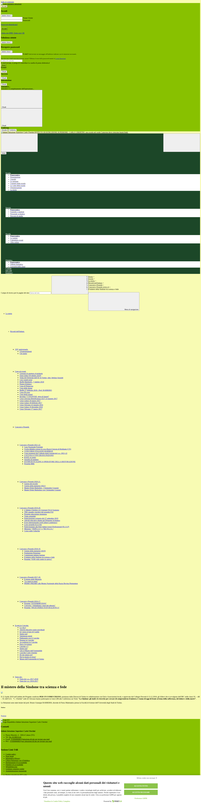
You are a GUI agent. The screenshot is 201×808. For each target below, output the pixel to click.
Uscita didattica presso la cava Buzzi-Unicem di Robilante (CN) (47, 449)
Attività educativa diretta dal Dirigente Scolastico (42, 520)
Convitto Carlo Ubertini (28, 653)
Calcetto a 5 (24, 646)
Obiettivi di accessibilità (14, 765)
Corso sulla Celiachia (32, 531)
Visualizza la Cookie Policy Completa (57, 801)
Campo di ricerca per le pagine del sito (15, 293)
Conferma (12, 130)
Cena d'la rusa (25, 392)
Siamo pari (23, 634)
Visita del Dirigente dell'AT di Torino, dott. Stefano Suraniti (41, 378)
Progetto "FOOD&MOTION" (35, 603)
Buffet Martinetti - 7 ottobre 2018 (32, 382)
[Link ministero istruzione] (11, 4)
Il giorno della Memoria (33, 579)
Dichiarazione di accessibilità (16, 763)
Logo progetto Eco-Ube (33, 525)
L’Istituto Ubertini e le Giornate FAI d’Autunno (41, 510)
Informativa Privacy (13, 758)
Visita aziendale (30, 516)
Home (90, 277)
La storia (91, 281)
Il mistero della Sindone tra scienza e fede (39, 557)
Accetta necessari (140, 792)
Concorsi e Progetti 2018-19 (98, 287)
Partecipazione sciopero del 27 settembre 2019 (41, 518)
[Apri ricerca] (181, 142)
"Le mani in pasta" (31, 581)
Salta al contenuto (7, 2)
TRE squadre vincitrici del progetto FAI (38, 512)
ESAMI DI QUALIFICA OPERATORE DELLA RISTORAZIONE (49, 462)
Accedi (4, 6)
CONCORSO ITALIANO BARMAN (38, 451)
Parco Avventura (26, 644)
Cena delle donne (26, 388)
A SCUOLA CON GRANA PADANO (39, 455)
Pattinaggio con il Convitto (29, 638)
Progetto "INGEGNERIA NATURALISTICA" (42, 608)
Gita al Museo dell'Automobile (31, 651)
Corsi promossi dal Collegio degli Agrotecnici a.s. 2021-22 (45, 453)
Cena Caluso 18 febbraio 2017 (31, 403)
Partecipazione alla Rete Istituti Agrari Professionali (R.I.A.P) (46, 527)
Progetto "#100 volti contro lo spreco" (38, 559)
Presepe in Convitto (27, 640)
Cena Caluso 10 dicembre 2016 (31, 407)
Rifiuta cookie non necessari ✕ (147, 778)
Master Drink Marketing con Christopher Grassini (42, 490)
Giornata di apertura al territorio (31, 374)
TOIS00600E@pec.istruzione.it (31, 741)
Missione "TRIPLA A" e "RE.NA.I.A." (39, 529)
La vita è (23, 628)
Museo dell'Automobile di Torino (32, 659)
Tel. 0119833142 (15, 737)
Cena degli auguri (26, 394)
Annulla (4, 130)
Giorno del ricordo (31, 484)
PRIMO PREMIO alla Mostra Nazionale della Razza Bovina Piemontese (51, 583)
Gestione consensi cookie (15, 769)
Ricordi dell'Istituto (95, 283)
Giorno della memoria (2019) (35, 551)
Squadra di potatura (31, 460)
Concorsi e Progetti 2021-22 (30, 445)
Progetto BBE (29, 464)
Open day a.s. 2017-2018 (29, 679)
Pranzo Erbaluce (26, 384)
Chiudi (4, 72)
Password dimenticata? (9, 25)
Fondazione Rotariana (32, 553)
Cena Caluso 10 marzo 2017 (30, 401)
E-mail (25, 54)
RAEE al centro (30, 457)
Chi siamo (23, 354)
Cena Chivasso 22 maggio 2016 (31, 405)
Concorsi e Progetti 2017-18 (30, 577)
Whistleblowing (11, 767)
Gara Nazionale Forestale (33, 447)
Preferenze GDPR (141, 798)
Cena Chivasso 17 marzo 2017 (31, 409)
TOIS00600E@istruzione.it (30, 739)
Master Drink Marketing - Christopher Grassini (41, 488)
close (3, 153)
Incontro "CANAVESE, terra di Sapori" (34, 397)
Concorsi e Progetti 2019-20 (30, 508)
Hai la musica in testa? (28, 657)
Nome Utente (28, 18)
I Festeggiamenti (26, 351)
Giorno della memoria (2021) (35, 486)
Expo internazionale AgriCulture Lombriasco (40, 523)
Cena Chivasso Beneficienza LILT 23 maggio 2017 (38, 399)
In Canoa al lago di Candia (29, 632)
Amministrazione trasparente (16, 771)
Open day (19, 677)
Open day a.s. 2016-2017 (29, 681)
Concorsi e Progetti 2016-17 (30, 601)
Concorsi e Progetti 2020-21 (30, 482)
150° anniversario (21, 349)
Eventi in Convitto (22, 626)
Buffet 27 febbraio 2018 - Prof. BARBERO (36, 390)
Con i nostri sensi (26, 380)
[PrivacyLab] (116, 801)
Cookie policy (11, 754)
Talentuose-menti (26, 636)
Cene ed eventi (20, 371)
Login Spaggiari (60, 58)
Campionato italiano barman (34, 555)
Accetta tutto (141, 786)
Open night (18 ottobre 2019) (30, 376)
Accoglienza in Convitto (28, 642)
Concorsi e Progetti (95, 285)
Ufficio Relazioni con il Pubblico (18, 761)
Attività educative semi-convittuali (32, 630)
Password (26, 20)
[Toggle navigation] (19, 142)
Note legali (10, 756)
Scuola (90, 279)
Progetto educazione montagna (35, 514)
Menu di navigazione (131, 309)
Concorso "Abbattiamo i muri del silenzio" (39, 606)
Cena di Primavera (26, 386)
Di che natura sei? (26, 655)
